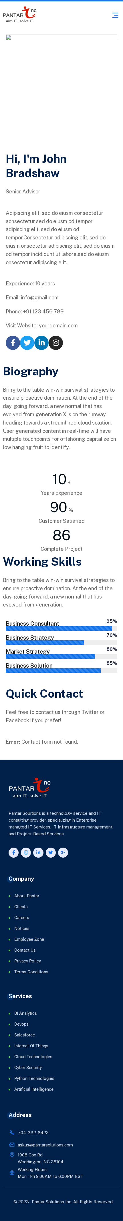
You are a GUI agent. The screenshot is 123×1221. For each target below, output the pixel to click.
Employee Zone (29, 939)
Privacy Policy (27, 961)
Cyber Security (28, 1067)
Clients (21, 906)
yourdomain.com (58, 326)
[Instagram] (56, 343)
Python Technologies (34, 1078)
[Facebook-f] (13, 343)
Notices (21, 928)
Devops (21, 1024)
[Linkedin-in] (41, 343)
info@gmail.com (40, 298)
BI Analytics (25, 1013)
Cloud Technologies (33, 1056)
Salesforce (24, 1035)
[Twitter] (27, 343)
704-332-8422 (33, 1132)
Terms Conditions (31, 971)
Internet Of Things (31, 1045)
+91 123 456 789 (43, 312)
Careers (21, 917)
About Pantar (26, 895)
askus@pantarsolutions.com (45, 1144)
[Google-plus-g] (63, 853)
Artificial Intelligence (33, 1089)
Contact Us (25, 950)
